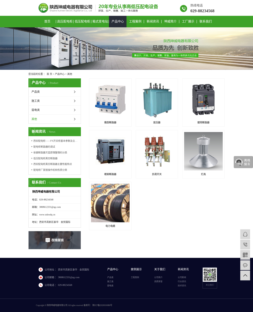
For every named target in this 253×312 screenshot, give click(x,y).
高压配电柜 (65, 21)
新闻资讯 (153, 21)
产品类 (35, 91)
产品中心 (118, 21)
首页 (47, 21)
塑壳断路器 (203, 122)
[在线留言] (245, 265)
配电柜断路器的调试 (44, 146)
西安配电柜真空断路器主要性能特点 (52, 164)
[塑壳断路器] (203, 99)
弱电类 (35, 109)
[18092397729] (245, 244)
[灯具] (203, 151)
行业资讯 (182, 281)
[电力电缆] (110, 203)
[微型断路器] (110, 99)
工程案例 (135, 21)
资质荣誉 (158, 281)
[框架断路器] (110, 151)
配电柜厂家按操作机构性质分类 (50, 170)
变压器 (156, 122)
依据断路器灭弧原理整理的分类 (50, 152)
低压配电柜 (82, 21)
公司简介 (158, 277)
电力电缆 (110, 226)
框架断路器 (110, 174)
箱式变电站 (100, 21)
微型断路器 (110, 122)
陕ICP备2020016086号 (102, 305)
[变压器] (157, 99)
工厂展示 (188, 21)
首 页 (49, 74)
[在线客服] (245, 234)
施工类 (35, 100)
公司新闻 (182, 277)
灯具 (203, 174)
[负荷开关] (157, 151)
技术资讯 (182, 285)
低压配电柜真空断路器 (45, 158)
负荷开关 (157, 174)
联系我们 (205, 21)
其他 (69, 74)
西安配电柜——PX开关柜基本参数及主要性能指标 (55, 141)
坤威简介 (170, 21)
